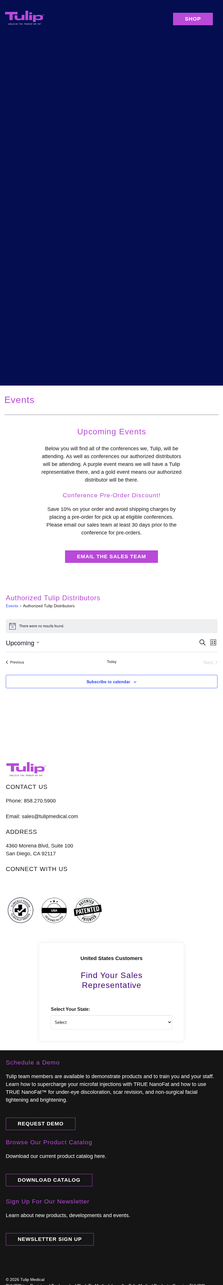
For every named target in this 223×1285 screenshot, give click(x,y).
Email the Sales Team (111, 556)
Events (12, 605)
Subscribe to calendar (108, 681)
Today (111, 661)
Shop (193, 19)
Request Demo (41, 1124)
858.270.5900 (40, 801)
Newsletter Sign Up (50, 1239)
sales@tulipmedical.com (50, 816)
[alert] (111, 626)
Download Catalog (49, 1180)
